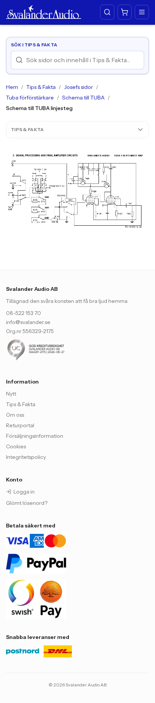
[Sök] (107, 12)
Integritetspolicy (26, 457)
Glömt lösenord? (26, 503)
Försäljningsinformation (34, 435)
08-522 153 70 (23, 313)
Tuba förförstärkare (30, 97)
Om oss (15, 414)
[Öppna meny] (142, 12)
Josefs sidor (78, 87)
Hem (12, 87)
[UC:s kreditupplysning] (51, 350)
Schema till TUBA (83, 97)
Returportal (20, 425)
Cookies (16, 446)
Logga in (24, 491)
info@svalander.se (28, 322)
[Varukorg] (124, 12)
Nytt (11, 393)
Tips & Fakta (41, 87)
